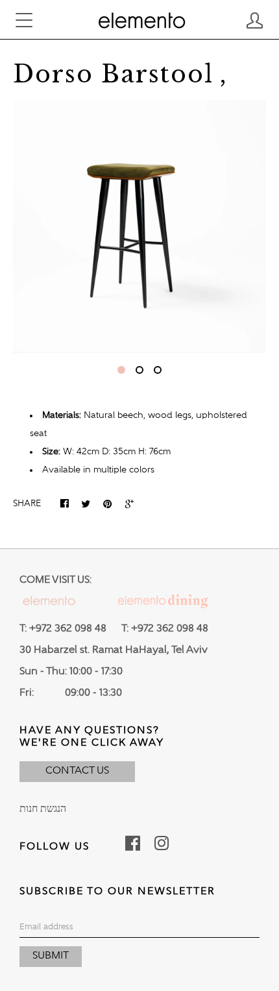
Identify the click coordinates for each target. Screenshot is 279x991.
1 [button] (121, 370)
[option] (139, 226)
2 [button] (139, 370)
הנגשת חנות (42, 809)
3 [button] (158, 370)
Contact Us (77, 771)
